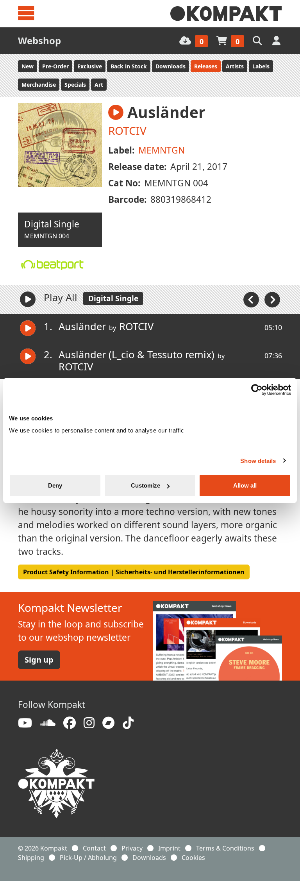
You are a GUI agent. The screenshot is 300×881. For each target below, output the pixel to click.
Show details (258, 460)
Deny (55, 485)
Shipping (31, 857)
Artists (235, 66)
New (27, 66)
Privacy (132, 848)
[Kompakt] (226, 13)
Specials (75, 84)
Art (99, 84)
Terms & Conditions (225, 848)
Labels (261, 66)
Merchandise (38, 84)
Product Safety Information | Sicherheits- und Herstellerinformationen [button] (134, 572)
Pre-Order (55, 66)
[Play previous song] (251, 299)
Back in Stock (129, 66)
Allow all (245, 485)
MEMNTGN (161, 150)
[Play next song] (272, 299)
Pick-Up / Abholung (88, 857)
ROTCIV (127, 130)
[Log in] (277, 40)
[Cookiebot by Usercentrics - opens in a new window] (257, 389)
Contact (94, 848)
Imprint (169, 848)
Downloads (170, 66)
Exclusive (89, 66)
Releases (205, 66)
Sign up (39, 659)
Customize (145, 485)
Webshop (39, 40)
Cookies (193, 857)
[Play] (28, 299)
